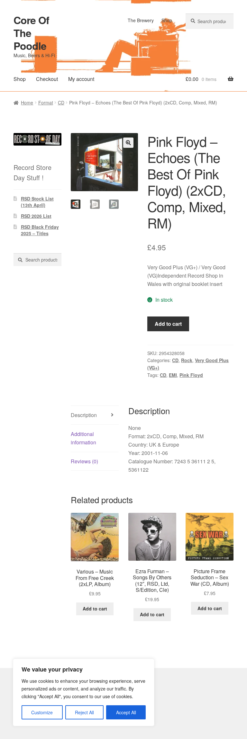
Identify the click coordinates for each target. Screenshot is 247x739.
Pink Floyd (191, 375)
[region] (83, 692)
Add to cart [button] (95, 608)
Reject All (84, 712)
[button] (128, 143)
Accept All (126, 712)
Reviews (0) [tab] (84, 461)
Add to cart (168, 323)
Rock (186, 360)
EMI (173, 375)
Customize (42, 712)
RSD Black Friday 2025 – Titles (40, 230)
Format (45, 102)
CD (61, 102)
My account (81, 79)
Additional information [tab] (83, 438)
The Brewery (141, 20)
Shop (166, 20)
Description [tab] (84, 415)
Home (27, 102)
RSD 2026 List (36, 216)
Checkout (47, 79)
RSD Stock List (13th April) (37, 201)
